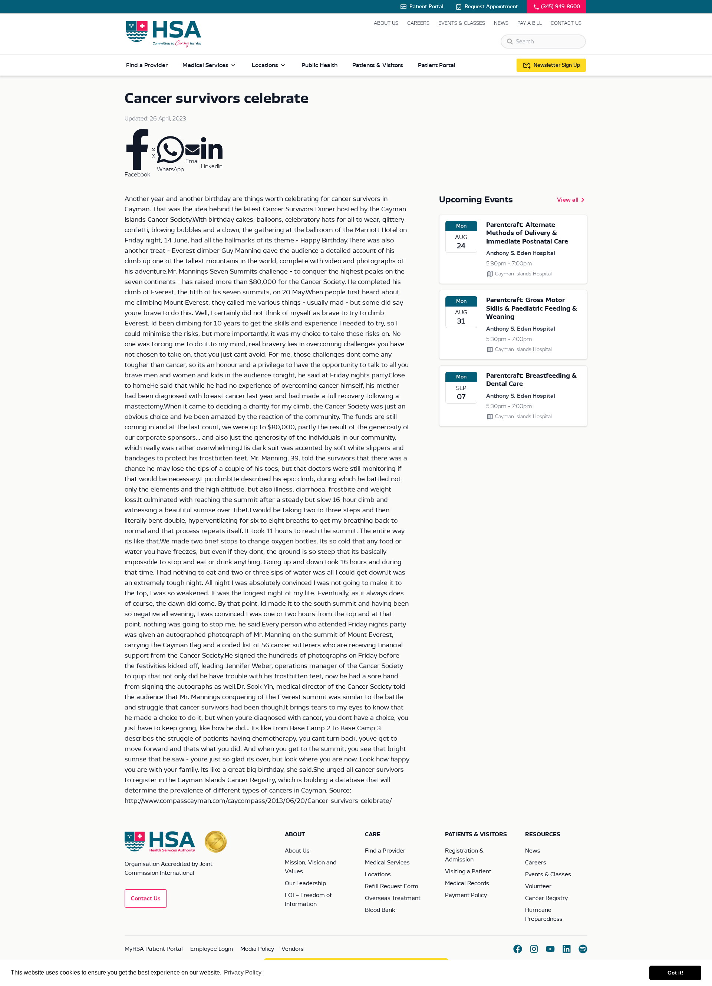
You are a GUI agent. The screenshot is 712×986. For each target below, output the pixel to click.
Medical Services (205, 65)
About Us (386, 23)
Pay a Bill (529, 23)
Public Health (319, 65)
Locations (265, 65)
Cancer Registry (546, 898)
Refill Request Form (391, 886)
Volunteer (538, 886)
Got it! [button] (675, 973)
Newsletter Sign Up (557, 65)
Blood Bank (380, 910)
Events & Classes (461, 23)
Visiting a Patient (468, 871)
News (501, 23)
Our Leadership (305, 883)
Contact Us (566, 23)
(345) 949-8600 (560, 6)
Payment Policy (466, 895)
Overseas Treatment (393, 898)
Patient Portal (426, 6)
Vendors (292, 949)
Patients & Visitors (377, 65)
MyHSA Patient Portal (154, 949)
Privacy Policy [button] (242, 972)
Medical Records (467, 883)
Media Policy (257, 949)
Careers (418, 23)
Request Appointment (491, 6)
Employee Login (211, 949)
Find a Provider (147, 65)
